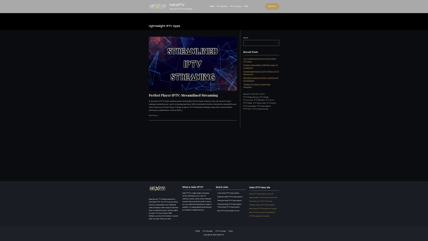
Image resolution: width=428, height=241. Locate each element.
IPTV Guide (264, 97)
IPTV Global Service (251, 97)
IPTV (263, 94)
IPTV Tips (247, 109)
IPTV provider (248, 100)
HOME (211, 6)
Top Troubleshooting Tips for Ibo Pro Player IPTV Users (259, 60)
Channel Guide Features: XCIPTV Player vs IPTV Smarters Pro (261, 73)
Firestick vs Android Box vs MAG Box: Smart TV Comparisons (260, 66)
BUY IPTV (272, 6)
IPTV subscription (264, 106)
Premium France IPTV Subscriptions (262, 205)
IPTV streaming (249, 106)
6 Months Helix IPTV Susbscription (229, 197)
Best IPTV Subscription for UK (228, 211)
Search (245, 38)
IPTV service (270, 100)
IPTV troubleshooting (260, 109)
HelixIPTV (176, 5)
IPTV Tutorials (236, 6)
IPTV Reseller (222, 6)
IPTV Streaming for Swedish (259, 216)
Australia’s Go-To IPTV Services (260, 201)
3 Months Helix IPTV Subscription (229, 200)
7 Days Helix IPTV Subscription (228, 207)
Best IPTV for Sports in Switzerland (262, 212)
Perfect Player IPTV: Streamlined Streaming (183, 95)
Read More (153, 115)
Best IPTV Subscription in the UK (261, 194)
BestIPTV (247, 94)
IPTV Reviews (259, 100)
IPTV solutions (271, 103)
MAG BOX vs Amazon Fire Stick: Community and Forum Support (260, 79)
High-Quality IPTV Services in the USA (263, 197)
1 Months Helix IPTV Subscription (229, 204)
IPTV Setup (247, 103)
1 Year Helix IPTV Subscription (228, 193)
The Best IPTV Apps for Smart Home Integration (257, 85)
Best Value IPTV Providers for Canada (263, 208)
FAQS (246, 6)
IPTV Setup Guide (259, 103)
